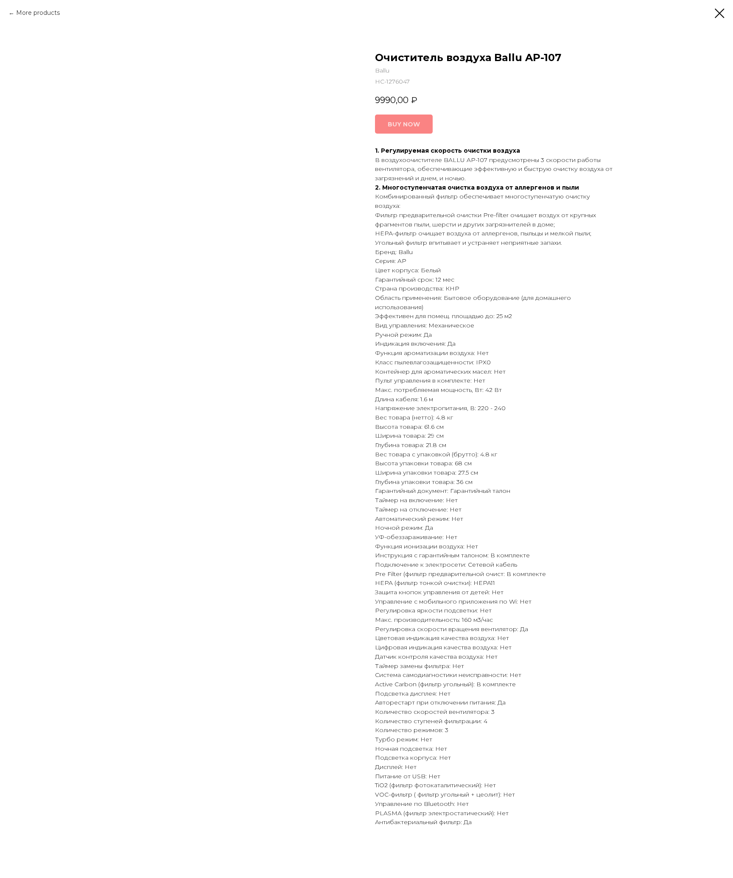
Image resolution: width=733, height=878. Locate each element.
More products (38, 13)
